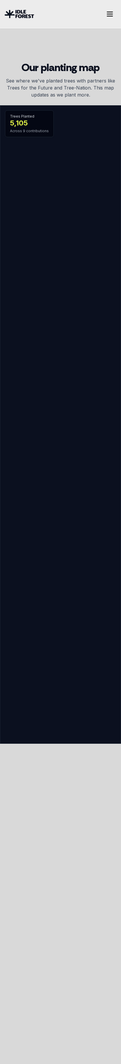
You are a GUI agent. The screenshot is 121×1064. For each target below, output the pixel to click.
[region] (60, 424)
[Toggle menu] (109, 14)
